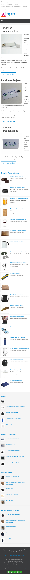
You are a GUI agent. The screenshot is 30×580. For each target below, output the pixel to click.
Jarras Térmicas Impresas (13, 539)
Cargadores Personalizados (13, 450)
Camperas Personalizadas (13, 514)
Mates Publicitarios (11, 501)
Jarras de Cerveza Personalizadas (19, 198)
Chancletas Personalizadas (17, 327)
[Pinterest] (17, 572)
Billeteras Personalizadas (17, 176)
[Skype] (21, 572)
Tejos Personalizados (15, 273)
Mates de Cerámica (11, 424)
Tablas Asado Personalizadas (18, 209)
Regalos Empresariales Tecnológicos (15, 406)
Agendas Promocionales (12, 494)
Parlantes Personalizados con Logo (15, 456)
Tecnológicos (4, 9)
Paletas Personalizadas (16, 305)
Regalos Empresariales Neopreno (9, 4)
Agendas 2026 (9, 488)
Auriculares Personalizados (17, 187)
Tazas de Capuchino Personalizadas (19, 348)
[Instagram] (15, 572)
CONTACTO (18, 568)
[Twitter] (11, 572)
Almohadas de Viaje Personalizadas (19, 251)
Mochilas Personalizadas (16, 294)
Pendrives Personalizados (12, 438)
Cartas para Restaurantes (17, 316)
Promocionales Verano (7, 6)
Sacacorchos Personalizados (18, 262)
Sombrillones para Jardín (17, 369)
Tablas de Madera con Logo (17, 284)
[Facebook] (9, 572)
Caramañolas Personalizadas (13, 418)
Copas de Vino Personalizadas (18, 219)
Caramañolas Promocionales (18, 337)
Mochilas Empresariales (16, 359)
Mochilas (25, 6)
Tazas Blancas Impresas (16, 241)
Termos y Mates (14, 9)
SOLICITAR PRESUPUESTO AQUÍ (15, 555)
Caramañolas (17, 6)
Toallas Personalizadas (16, 380)
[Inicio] (1, 24)
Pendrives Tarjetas (11, 80)
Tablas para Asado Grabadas (18, 230)
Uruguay (24, 568)
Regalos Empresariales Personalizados (11, 2)
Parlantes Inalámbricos (12, 400)
